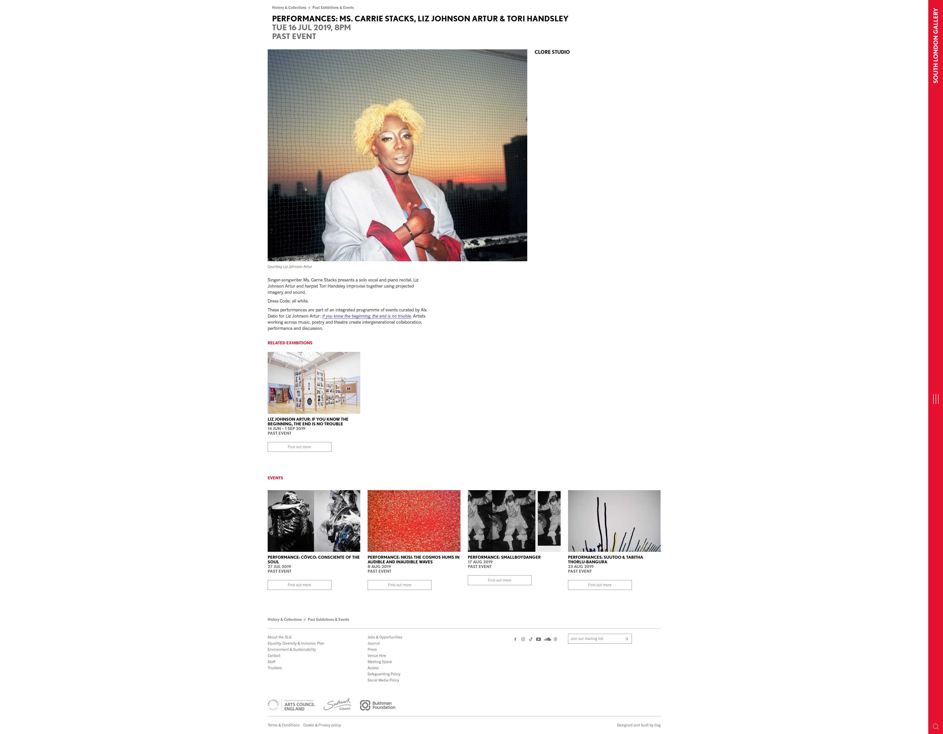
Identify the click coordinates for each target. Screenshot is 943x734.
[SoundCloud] (547, 638)
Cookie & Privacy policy (322, 725)
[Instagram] (523, 639)
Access (373, 668)
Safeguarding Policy (384, 674)
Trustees (275, 668)
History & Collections (289, 7)
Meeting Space (380, 662)
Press (372, 649)
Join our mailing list (587, 639)
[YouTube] (538, 639)
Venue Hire (377, 655)
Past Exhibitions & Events (333, 7)
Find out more (299, 447)
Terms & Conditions (284, 725)
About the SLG (279, 637)
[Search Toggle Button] (935, 726)
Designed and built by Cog (639, 725)
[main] (464, 167)
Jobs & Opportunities (385, 637)
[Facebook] (515, 639)
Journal (374, 643)
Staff (271, 662)
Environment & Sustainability (292, 649)
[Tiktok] (530, 639)
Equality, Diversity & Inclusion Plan (296, 643)
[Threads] (555, 639)
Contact (274, 655)
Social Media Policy (383, 680)
